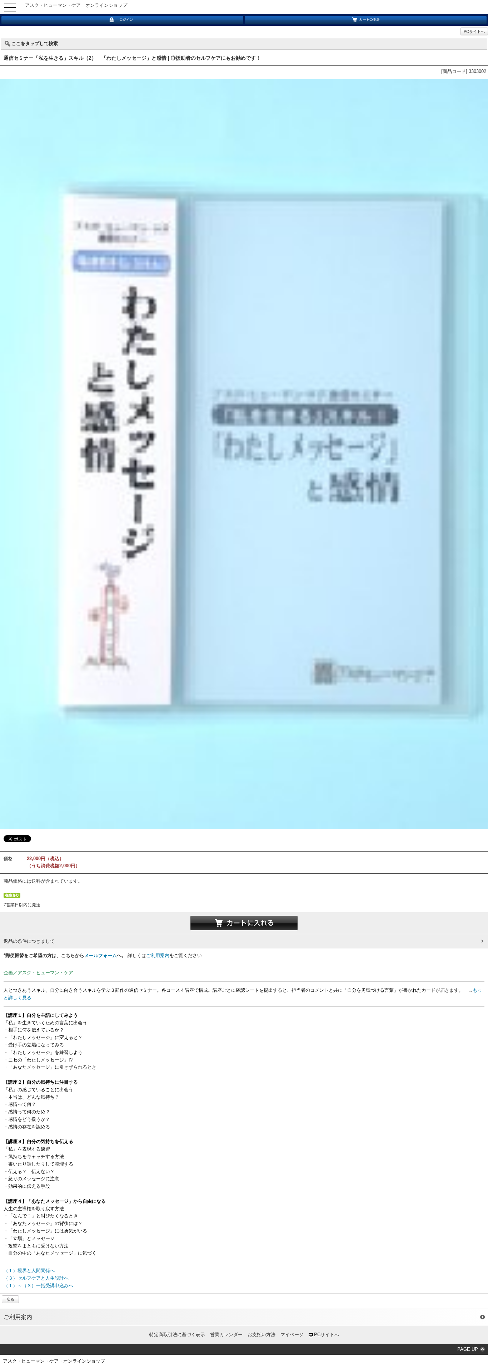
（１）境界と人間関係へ (29, 1270)
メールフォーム (100, 955)
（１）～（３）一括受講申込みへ (38, 1285)
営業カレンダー (226, 1334)
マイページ (292, 1334)
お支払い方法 (261, 1334)
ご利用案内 (157, 955)
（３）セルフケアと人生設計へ (36, 1278)
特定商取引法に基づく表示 (177, 1334)
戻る (10, 1299)
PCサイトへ (474, 31)
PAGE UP (467, 1349)
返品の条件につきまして (29, 941)
